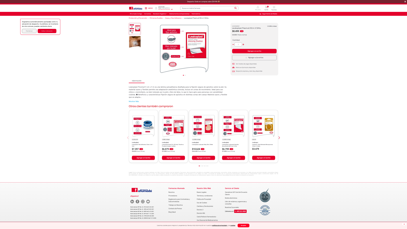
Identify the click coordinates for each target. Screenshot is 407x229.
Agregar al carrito (254, 51)
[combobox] (209, 8)
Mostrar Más (134, 101)
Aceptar (243, 225)
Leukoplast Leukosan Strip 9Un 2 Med (202, 144)
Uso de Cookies (202, 203)
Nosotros (172, 192)
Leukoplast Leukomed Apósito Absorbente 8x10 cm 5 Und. (230, 145)
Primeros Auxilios (156, 18)
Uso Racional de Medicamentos (207, 220)
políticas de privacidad (219, 225)
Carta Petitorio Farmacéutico (206, 217)
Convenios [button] (147, 14)
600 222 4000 (241, 211)
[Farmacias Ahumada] (136, 8)
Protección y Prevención (138, 18)
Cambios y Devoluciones (205, 206)
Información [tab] (136, 81)
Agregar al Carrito (143, 158)
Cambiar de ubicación (164, 9)
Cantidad (236, 40)
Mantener (29, 31)
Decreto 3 (200, 210)
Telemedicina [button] (196, 14)
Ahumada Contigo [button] (136, 14)
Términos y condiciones (205, 196)
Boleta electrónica (231, 198)
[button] (258, 8)
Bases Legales (201, 192)
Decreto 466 (201, 213)
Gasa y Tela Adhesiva (173, 18)
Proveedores (173, 196)
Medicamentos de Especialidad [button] (179, 14)
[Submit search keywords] (235, 8)
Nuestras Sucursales (232, 207)
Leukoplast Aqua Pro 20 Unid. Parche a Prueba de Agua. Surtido (173, 145)
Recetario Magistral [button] (159, 14)
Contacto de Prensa (175, 208)
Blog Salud (172, 212)
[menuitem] (268, 13)
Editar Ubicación (47, 31)
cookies (232, 225)
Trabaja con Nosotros (176, 205)
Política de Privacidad (204, 199)
